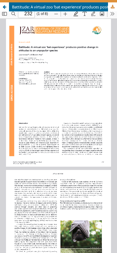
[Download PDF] (112, 6)
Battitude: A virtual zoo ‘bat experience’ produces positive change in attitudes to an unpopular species (64, 7)
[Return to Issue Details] (4, 6)
